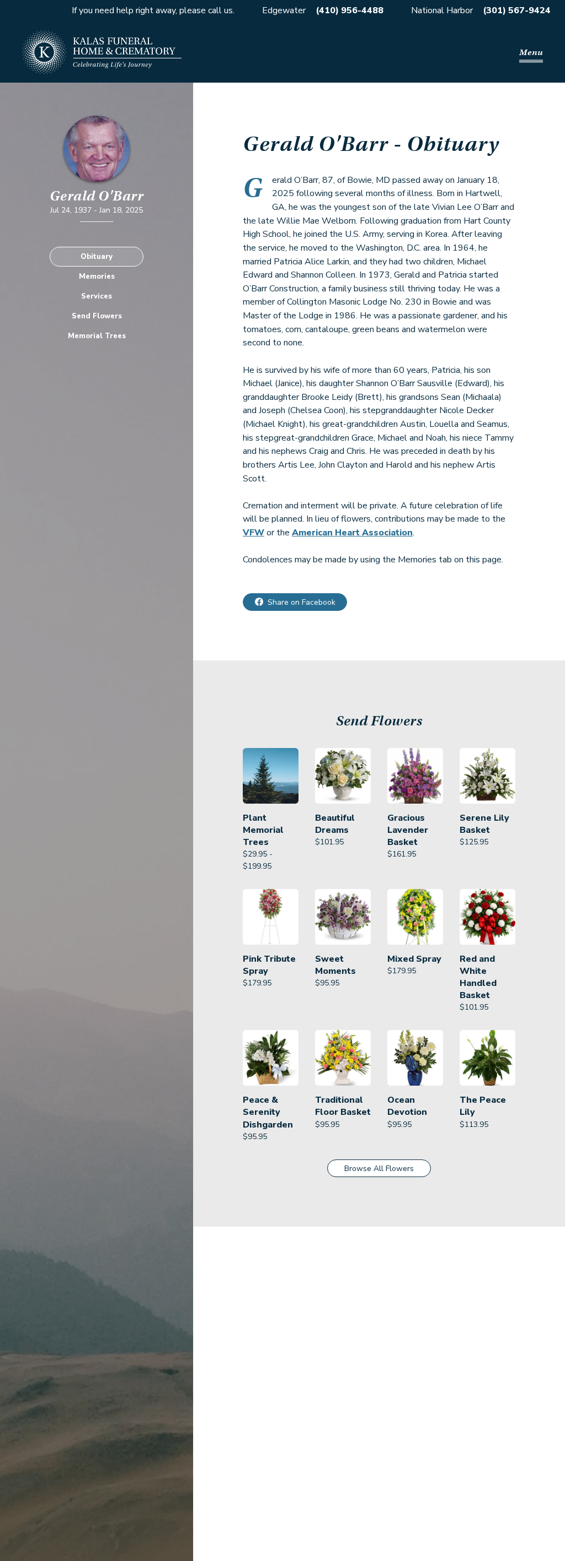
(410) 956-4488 (349, 10)
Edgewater (284, 10)
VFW (253, 533)
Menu (531, 52)
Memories (97, 276)
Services (96, 296)
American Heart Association (352, 533)
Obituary (97, 257)
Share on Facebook (301, 602)
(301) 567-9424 (517, 10)
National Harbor (442, 10)
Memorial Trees (97, 336)
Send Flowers (97, 316)
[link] (271, 810)
